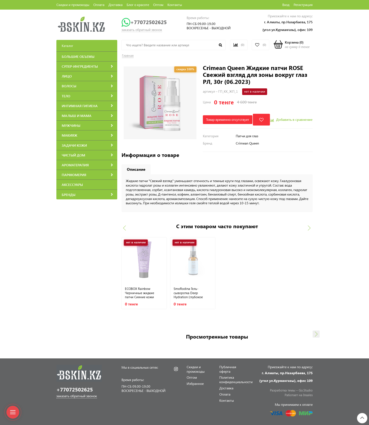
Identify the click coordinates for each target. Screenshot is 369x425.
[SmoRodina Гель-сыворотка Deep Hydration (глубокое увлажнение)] (193, 260)
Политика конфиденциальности (236, 379)
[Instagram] (176, 369)
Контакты (174, 4)
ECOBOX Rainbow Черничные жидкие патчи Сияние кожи (139, 293)
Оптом (158, 4)
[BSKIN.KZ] (81, 24)
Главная (128, 55)
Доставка (115, 4)
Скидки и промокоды (72, 4)
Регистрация (303, 4)
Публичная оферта (227, 369)
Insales (308, 395)
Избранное (195, 383)
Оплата (98, 4)
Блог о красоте (138, 4)
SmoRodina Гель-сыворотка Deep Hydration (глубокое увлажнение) (188, 293)
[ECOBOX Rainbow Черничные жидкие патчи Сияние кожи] (144, 260)
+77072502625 (148, 22)
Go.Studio (306, 390)
